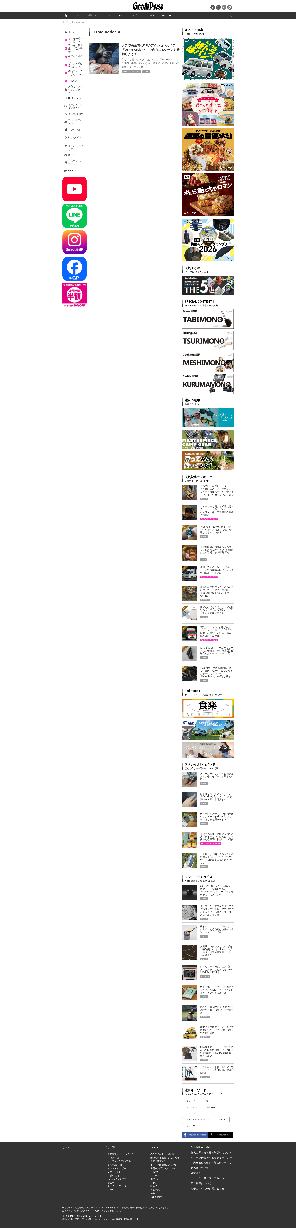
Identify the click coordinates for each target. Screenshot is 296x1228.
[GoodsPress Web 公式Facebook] (74, 269)
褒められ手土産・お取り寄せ (75, 48)
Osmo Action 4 (79, 22)
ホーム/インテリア (76, 148)
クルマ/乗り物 (76, 113)
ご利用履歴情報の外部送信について (211, 1162)
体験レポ (92, 15)
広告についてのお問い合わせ (207, 1188)
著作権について (200, 1168)
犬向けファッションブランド (75, 89)
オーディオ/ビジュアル (74, 106)
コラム (107, 15)
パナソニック (211, 1101)
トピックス (138, 15)
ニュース (77, 15)
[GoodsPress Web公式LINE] (74, 216)
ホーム (65, 22)
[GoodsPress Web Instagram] (74, 242)
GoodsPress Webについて (206, 1147)
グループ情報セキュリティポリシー (211, 1157)
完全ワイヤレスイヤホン (198, 1119)
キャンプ (191, 1101)
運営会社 (196, 1173)
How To (121, 15)
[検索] (230, 15)
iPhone (222, 1119)
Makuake (211, 1107)
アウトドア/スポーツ (74, 122)
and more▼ (167, 15)
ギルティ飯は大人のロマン (75, 65)
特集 (152, 15)
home (65, 15)
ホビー (71, 154)
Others (72, 170)
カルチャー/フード (74, 163)
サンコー (191, 1125)
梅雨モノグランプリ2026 (75, 73)
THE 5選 (72, 80)
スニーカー (192, 1107)
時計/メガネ (74, 137)
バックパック (193, 1113)
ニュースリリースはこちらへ (207, 1178)
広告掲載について (201, 1183)
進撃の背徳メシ (75, 57)
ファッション (75, 129)
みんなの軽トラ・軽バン (75, 40)
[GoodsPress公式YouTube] (74, 189)
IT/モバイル (74, 98)
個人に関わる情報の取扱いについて (211, 1152)
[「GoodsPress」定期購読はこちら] (74, 295)
